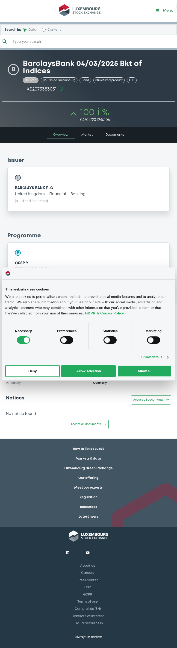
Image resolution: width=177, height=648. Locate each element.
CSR (87, 587)
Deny (32, 371)
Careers (87, 573)
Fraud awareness (88, 623)
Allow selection (88, 371)
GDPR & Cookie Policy (104, 313)
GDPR (87, 594)
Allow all (144, 371)
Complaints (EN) (88, 608)
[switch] (66, 340)
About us (87, 565)
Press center (87, 580)
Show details (151, 357)
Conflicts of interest (87, 616)
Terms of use (87, 601)
